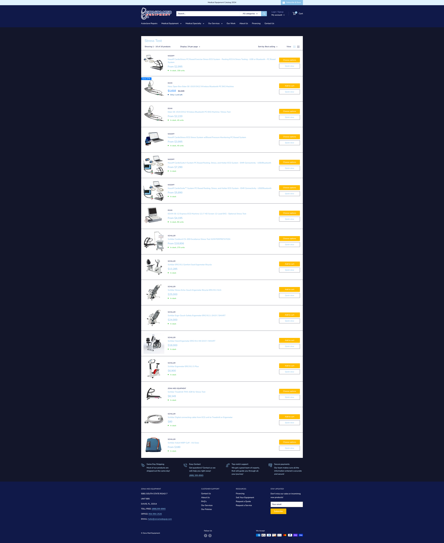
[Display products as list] (294, 47)
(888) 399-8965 (196, 475)
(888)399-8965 (159, 508)
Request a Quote (243, 501)
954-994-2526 (155, 514)
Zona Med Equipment (177, 388)
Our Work (231, 23)
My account (277, 15)
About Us (243, 23)
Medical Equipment (170, 23)
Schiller (171, 236)
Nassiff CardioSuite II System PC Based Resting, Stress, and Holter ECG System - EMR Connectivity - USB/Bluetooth (219, 162)
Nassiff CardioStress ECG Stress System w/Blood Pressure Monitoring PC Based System (207, 137)
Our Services (214, 23)
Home (143, 32)
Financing (256, 23)
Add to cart (289, 86)
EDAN (170, 83)
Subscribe (278, 511)
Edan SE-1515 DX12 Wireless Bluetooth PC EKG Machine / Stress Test (199, 112)
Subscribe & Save (293, 2)
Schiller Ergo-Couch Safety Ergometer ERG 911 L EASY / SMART (196, 315)
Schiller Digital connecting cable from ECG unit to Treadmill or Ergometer (200, 417)
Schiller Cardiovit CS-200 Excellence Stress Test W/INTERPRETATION (199, 239)
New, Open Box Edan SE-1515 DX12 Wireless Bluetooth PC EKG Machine (201, 86)
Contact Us (269, 23)
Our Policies (206, 509)
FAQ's (204, 501)
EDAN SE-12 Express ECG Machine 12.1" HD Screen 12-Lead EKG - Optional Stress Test (207, 213)
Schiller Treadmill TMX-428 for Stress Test (186, 392)
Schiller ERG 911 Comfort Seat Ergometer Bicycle (190, 264)
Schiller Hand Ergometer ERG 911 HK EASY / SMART (191, 341)
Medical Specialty (194, 23)
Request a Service (244, 505)
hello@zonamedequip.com (160, 519)
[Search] (264, 13)
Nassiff (171, 56)
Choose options (289, 60)
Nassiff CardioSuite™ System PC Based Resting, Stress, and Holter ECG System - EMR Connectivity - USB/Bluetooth (219, 188)
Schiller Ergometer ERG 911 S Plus (183, 366)
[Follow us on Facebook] (205, 535)
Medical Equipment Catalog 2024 (222, 2)
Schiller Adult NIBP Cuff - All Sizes (183, 442)
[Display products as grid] (298, 47)
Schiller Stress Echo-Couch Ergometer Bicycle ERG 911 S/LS (194, 290)
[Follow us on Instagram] (210, 535)
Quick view (289, 66)
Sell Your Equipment (245, 497)
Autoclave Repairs (149, 23)
